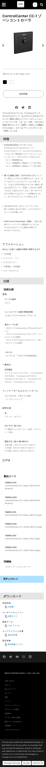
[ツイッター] (23, 107)
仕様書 (11, 607)
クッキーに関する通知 (12, 717)
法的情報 (8, 726)
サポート (8, 685)
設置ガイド (12, 616)
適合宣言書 (12, 635)
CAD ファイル (14, 625)
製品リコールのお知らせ (13, 721)
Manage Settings (12, 763)
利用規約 (8, 713)
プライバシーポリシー (12, 705)
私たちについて (10, 689)
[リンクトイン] (29, 107)
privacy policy (21, 745)
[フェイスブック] (16, 107)
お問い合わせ (9, 681)
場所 (6, 697)
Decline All (38, 763)
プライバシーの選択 (12, 709)
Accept (26, 763)
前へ (3, 45)
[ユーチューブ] (17, 657)
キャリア (8, 693)
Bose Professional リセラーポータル (22, 673)
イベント (8, 701)
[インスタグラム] (24, 657)
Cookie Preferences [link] (12, 729)
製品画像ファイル (15, 644)
